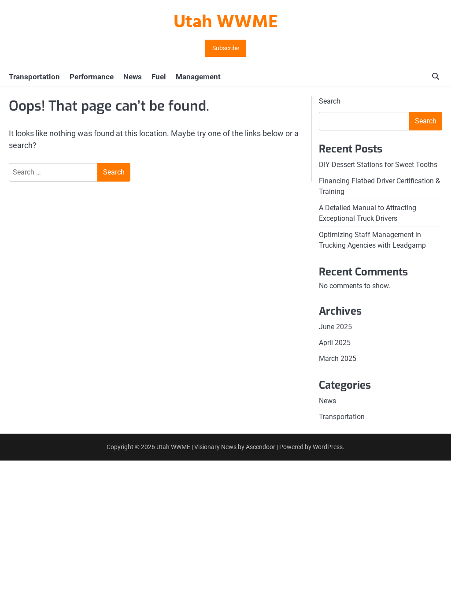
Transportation (34, 76)
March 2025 (337, 358)
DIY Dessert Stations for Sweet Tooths (378, 164)
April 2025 (335, 342)
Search (329, 101)
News (132, 76)
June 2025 (335, 327)
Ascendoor (260, 446)
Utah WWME (226, 22)
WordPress (328, 446)
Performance (92, 76)
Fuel (159, 76)
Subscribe (225, 48)
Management (198, 76)
